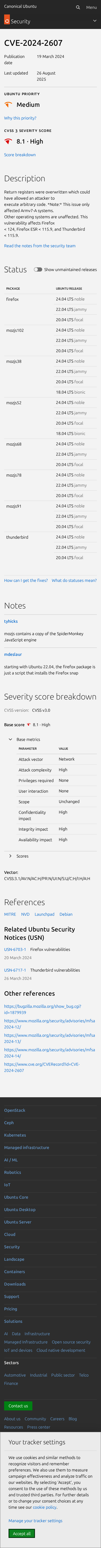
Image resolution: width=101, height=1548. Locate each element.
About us (12, 1418)
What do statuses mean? (74, 580)
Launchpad (44, 914)
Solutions (13, 1321)
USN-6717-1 (15, 970)
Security (12, 1246)
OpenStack (14, 1110)
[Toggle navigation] (95, 20)
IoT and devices (18, 1350)
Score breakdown (20, 154)
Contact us (18, 1405)
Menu (91, 7)
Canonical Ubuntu (20, 6)
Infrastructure (37, 1333)
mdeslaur (13, 654)
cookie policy (44, 1507)
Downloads (15, 1284)
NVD (25, 914)
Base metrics (28, 739)
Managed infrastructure (26, 1147)
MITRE (10, 914)
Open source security (71, 1342)
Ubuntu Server (17, 1222)
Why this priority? (20, 118)
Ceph (9, 1122)
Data (16, 1333)
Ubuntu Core (16, 1197)
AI (6, 1333)
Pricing (10, 1308)
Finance (11, 1383)
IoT (7, 1184)
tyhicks (11, 621)
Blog (73, 1418)
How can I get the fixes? (26, 580)
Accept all (22, 1533)
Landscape (14, 1259)
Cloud (9, 1234)
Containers (14, 1271)
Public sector (63, 1375)
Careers (57, 1418)
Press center (38, 1427)
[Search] (78, 7)
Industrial (38, 1375)
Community (35, 1418)
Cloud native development (61, 1350)
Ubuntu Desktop (19, 1209)
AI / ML (11, 1160)
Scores (22, 856)
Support (11, 1296)
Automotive (15, 1375)
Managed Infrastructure (26, 1342)
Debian (66, 914)
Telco (84, 1375)
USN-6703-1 (15, 949)
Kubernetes (15, 1135)
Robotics (12, 1172)
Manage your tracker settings (35, 1520)
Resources (13, 1427)
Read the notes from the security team (40, 245)
